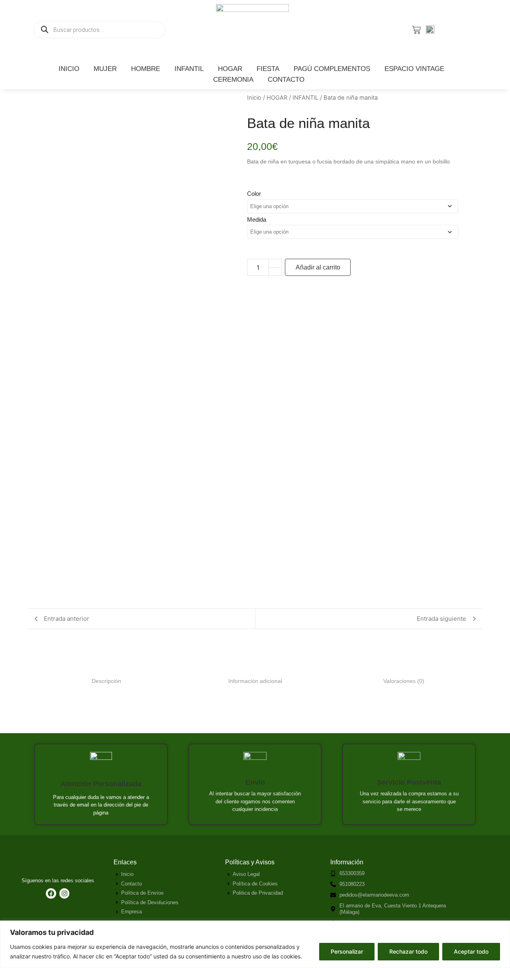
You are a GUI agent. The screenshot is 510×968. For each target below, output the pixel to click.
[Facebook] (51, 893)
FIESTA (268, 69)
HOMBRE (145, 69)
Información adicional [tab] (255, 681)
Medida (256, 219)
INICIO (69, 69)
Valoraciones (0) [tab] (403, 681)
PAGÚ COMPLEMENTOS (332, 69)
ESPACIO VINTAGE (414, 69)
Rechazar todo (408, 951)
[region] (255, 944)
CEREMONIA (233, 79)
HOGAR (230, 69)
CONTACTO (286, 79)
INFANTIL (189, 69)
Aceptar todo (471, 951)
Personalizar (347, 951)
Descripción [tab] (106, 681)
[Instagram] (64, 893)
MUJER (105, 69)
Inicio (254, 97)
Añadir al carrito (318, 267)
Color (254, 194)
